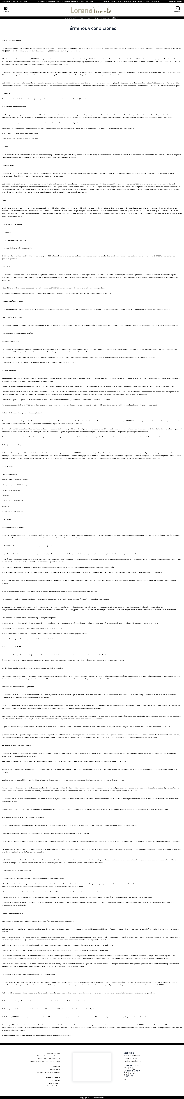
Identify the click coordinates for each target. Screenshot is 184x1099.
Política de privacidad (132, 1055)
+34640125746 (55, 1069)
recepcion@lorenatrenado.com (48, 1072)
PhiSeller (115, 18)
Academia (105, 18)
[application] (91, 17)
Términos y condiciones (132, 1061)
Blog (96, 18)
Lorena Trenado (70, 18)
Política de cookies (131, 1058)
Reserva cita (177, 11)
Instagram (6, 11)
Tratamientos (85, 18)
